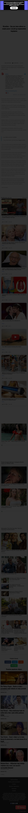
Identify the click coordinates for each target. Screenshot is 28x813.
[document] (14, 406)
